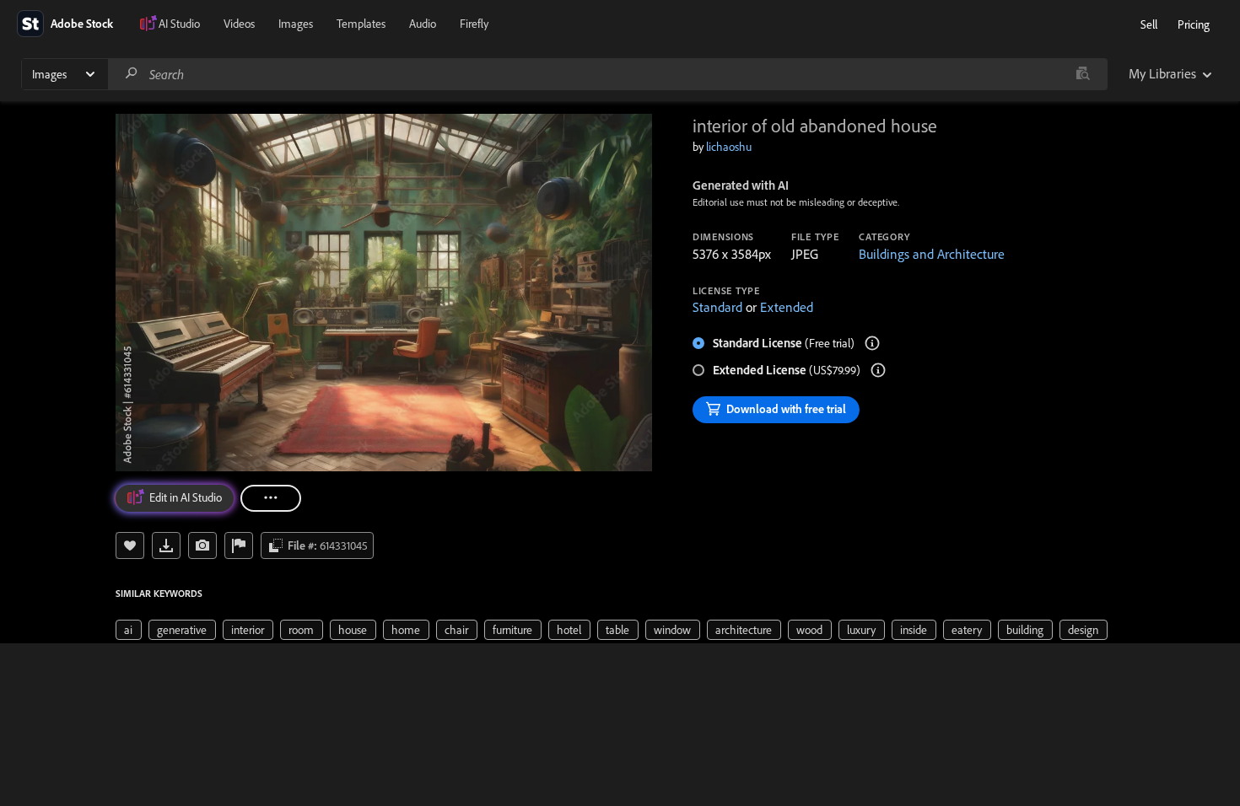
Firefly (474, 23)
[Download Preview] (166, 545)
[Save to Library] (130, 545)
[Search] (131, 74)
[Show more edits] (270, 498)
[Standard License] (872, 343)
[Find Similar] (202, 545)
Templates (361, 23)
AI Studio (179, 23)
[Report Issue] (238, 545)
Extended (786, 306)
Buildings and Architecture (932, 253)
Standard (717, 306)
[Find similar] (1082, 74)
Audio (422, 23)
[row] (129, 630)
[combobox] (607, 74)
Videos (239, 23)
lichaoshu (729, 146)
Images (295, 23)
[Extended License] (878, 370)
